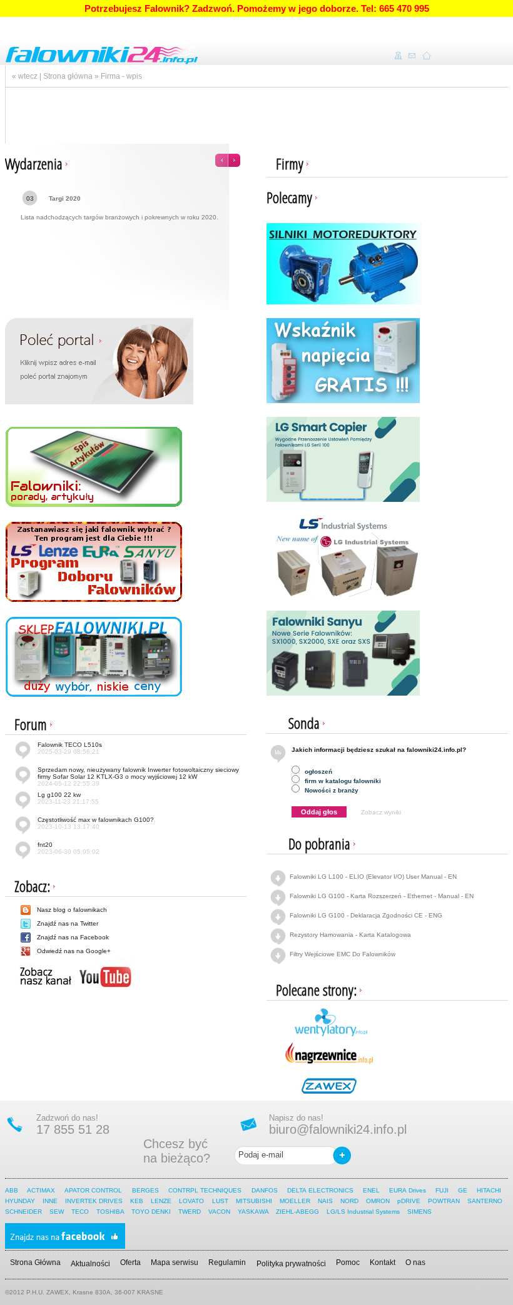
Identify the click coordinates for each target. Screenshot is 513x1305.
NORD (349, 1201)
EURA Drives (407, 1190)
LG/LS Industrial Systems (363, 1211)
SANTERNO (484, 1201)
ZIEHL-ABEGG (298, 1211)
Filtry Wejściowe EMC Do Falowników (342, 954)
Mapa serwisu (174, 1262)
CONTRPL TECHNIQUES (205, 1190)
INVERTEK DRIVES (94, 1201)
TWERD (189, 1211)
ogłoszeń (317, 771)
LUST (220, 1201)
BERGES (145, 1190)
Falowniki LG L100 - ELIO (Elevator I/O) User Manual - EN (373, 876)
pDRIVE (408, 1201)
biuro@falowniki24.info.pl (338, 1129)
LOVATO (191, 1201)
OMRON (378, 1201)
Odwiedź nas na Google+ (74, 951)
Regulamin (227, 1262)
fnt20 (68, 848)
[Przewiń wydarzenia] (227, 156)
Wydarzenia (34, 163)
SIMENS (419, 1211)
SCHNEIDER (23, 1211)
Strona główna (68, 76)
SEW (56, 1211)
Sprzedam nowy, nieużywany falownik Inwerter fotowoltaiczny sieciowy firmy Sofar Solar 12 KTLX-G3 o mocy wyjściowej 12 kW (138, 776)
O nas (415, 1262)
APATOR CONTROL (93, 1190)
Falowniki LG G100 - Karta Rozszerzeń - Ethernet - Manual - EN (382, 895)
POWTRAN (444, 1201)
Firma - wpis (121, 76)
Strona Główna (35, 1262)
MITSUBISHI (254, 1201)
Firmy (289, 163)
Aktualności (90, 1263)
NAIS (325, 1201)
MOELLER (295, 1201)
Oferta (130, 1262)
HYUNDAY (20, 1201)
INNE (50, 1201)
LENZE (161, 1201)
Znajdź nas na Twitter (67, 923)
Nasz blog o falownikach (72, 909)
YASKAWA (253, 1211)
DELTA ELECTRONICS (320, 1190)
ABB (11, 1190)
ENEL (371, 1190)
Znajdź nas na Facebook (73, 937)
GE (462, 1190)
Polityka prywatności (291, 1263)
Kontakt (382, 1262)
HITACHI (490, 1190)
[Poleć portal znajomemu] (99, 360)
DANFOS (264, 1190)
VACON (219, 1211)
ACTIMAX (41, 1190)
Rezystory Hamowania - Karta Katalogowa (350, 934)
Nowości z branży (330, 790)
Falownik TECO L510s (70, 748)
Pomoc (348, 1262)
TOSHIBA (110, 1211)
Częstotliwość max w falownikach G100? (96, 823)
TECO (80, 1211)
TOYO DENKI (151, 1211)
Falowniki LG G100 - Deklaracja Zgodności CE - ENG (366, 915)
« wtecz (25, 76)
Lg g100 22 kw (68, 798)
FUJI (442, 1190)
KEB (136, 1201)
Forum (30, 724)
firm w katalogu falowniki (342, 781)
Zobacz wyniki (381, 812)
